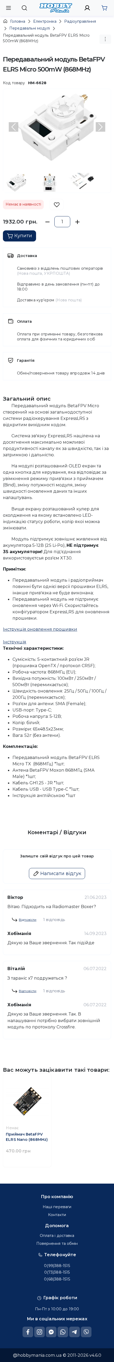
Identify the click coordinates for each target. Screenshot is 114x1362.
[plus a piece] (77, 221)
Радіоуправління (80, 21)
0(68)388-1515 (57, 1279)
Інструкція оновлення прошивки (40, 629)
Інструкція (14, 641)
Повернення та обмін (57, 1243)
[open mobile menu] (8, 7)
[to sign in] (87, 8)
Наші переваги (57, 1206)
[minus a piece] (47, 221)
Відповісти (27, 920)
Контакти (57, 1214)
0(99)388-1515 (57, 1265)
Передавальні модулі (29, 28)
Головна (17, 21)
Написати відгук (60, 873)
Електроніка (44, 21)
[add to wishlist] (57, 204)
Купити (23, 236)
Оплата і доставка (57, 1235)
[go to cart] (104, 8)
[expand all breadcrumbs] (105, 39)
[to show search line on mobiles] (24, 8)
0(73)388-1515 (57, 1272)
